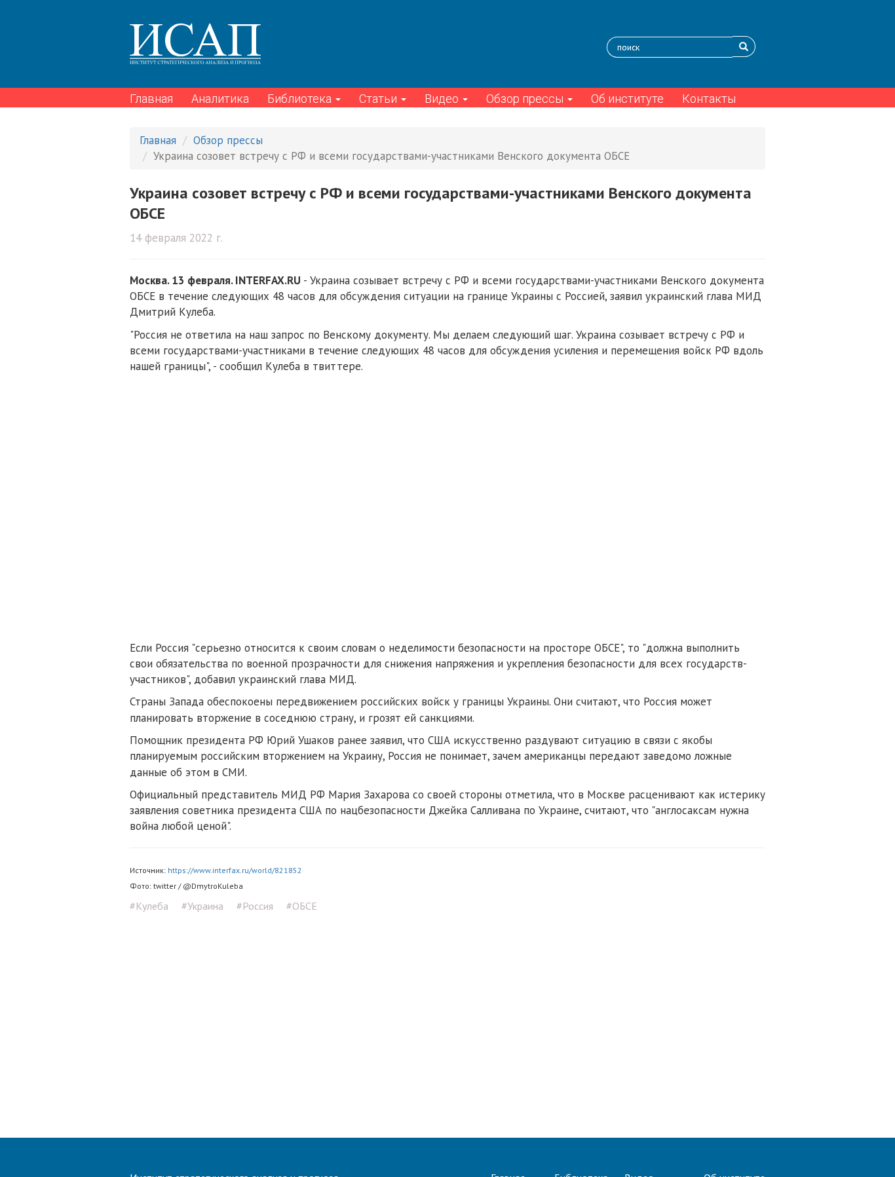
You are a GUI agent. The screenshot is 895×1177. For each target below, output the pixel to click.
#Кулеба (149, 905)
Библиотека (300, 98)
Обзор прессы (526, 98)
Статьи (379, 98)
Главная (151, 98)
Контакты (709, 98)
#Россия (255, 905)
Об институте (627, 98)
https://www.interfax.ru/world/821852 (235, 870)
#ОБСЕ (301, 905)
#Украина (202, 905)
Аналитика (220, 98)
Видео (443, 98)
